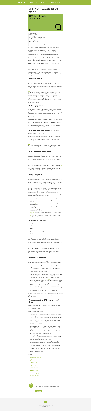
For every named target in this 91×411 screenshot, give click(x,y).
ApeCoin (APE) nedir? (34, 370)
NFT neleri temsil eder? (34, 41)
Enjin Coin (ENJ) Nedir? (34, 375)
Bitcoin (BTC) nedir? (34, 362)
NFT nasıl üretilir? (33, 34)
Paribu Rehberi (44, 2)
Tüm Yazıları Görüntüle (39, 391)
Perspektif (37, 2)
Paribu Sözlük (58, 2)
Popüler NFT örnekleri (34, 42)
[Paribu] (45, 402)
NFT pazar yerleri (33, 40)
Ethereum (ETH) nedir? (34, 355)
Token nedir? (32, 360)
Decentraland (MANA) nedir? (35, 373)
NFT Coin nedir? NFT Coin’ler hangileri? (37, 37)
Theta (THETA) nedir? (34, 367)
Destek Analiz (51, 2)
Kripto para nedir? (33, 359)
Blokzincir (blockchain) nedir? (35, 357)
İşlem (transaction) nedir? (35, 368)
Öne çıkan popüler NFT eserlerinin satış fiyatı (38, 44)
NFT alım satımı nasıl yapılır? (35, 38)
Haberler (32, 2)
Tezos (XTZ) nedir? (33, 365)
